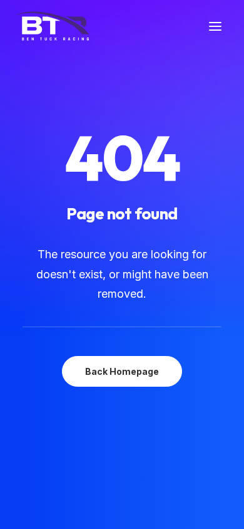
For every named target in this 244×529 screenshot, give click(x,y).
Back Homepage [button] (122, 371)
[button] (215, 26)
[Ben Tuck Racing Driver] (52, 26)
